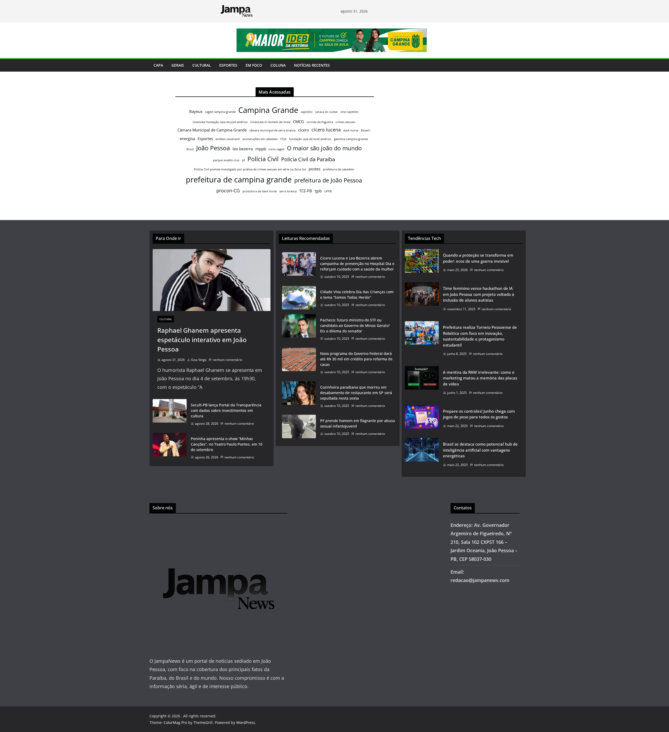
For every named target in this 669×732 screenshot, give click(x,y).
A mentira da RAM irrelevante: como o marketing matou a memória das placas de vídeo (480, 378)
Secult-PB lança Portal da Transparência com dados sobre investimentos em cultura (226, 410)
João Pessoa (213, 148)
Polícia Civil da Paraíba (308, 159)
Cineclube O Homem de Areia (270, 122)
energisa (187, 138)
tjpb (318, 190)
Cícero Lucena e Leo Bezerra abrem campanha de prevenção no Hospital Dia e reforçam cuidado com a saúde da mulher (357, 264)
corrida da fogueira (320, 122)
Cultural (201, 65)
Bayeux (196, 111)
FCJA (283, 139)
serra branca (288, 191)
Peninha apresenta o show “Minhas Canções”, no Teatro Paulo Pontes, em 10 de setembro (226, 444)
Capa (158, 65)
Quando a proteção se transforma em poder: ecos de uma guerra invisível (478, 258)
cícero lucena (326, 129)
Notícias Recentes (312, 65)
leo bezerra (243, 148)
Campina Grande (268, 110)
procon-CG (228, 190)
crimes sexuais (345, 122)
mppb (260, 148)
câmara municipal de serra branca (272, 130)
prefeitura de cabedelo (338, 169)
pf (243, 160)
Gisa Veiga (198, 360)
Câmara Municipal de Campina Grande (212, 129)
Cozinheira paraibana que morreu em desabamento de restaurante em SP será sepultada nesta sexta (356, 393)
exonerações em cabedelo (260, 139)
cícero (303, 129)
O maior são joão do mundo (324, 148)
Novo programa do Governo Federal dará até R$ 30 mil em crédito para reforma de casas (356, 359)
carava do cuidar (326, 112)
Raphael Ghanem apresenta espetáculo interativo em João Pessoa (202, 339)
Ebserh (365, 130)
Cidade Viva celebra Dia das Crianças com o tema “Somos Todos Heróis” (357, 294)
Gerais (177, 65)
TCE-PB (305, 190)
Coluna (278, 65)
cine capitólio (350, 112)
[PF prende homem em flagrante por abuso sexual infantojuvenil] (299, 427)
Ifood (190, 149)
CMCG (298, 121)
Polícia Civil (263, 159)
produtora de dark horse (260, 191)
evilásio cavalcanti (228, 139)
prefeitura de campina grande (239, 179)
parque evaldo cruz (226, 160)
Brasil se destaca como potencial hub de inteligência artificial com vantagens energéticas (480, 449)
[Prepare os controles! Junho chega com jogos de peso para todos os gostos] (422, 420)
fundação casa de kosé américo (310, 139)
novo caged (276, 149)
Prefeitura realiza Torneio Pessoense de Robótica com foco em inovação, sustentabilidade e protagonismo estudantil (480, 336)
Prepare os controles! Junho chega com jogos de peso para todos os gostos (479, 414)
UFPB (328, 191)
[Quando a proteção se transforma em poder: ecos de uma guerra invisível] (422, 264)
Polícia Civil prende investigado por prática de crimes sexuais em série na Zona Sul (250, 169)
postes (314, 168)
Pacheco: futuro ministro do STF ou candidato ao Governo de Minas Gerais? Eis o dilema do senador (355, 325)
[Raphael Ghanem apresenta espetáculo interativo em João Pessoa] (211, 280)
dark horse (350, 130)
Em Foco (254, 65)
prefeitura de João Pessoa (328, 180)
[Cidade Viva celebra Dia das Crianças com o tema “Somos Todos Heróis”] (299, 298)
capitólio (307, 112)
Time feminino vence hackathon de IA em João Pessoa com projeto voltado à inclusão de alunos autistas (478, 294)
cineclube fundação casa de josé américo (220, 122)
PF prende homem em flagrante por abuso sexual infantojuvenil (357, 423)
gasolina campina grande (351, 139)
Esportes (228, 65)
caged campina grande (220, 112)
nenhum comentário (227, 360)
